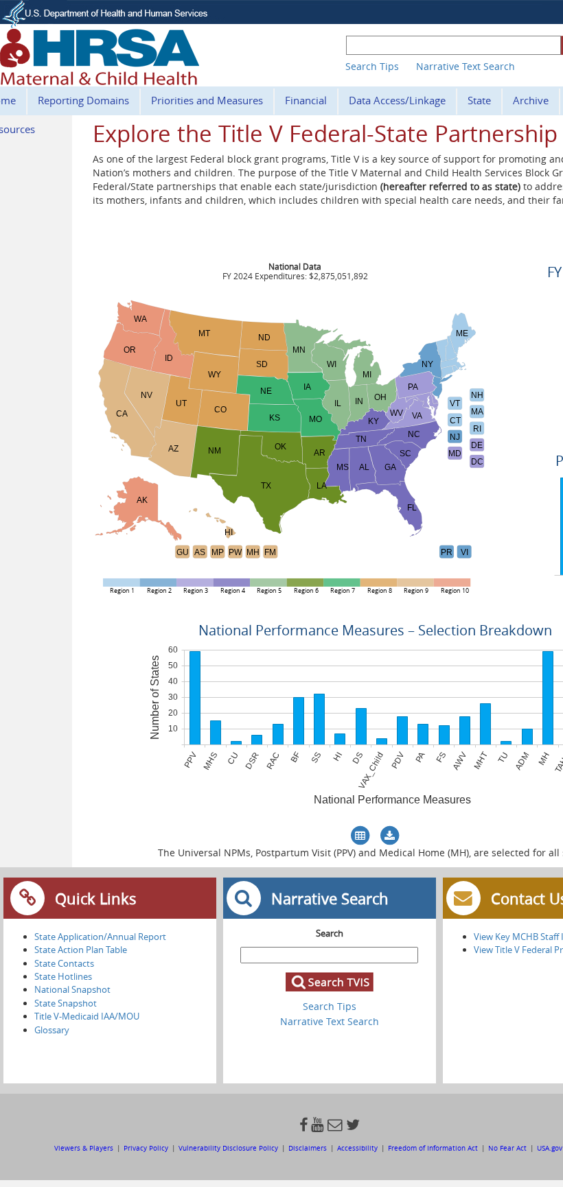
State (479, 100)
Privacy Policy (146, 1148)
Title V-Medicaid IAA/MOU (86, 1016)
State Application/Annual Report (100, 936)
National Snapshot (72, 989)
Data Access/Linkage (397, 100)
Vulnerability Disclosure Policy (228, 1148)
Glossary (51, 1030)
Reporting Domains (83, 100)
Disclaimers (307, 1148)
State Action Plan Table (80, 949)
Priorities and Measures (207, 100)
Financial (306, 100)
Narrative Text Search (465, 66)
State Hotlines (63, 976)
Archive (531, 100)
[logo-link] (99, 81)
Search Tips (372, 66)
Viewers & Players (84, 1148)
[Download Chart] (390, 835)
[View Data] (360, 835)
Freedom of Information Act (434, 1148)
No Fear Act (507, 1148)
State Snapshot (65, 1003)
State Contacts (64, 963)
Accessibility (357, 1148)
